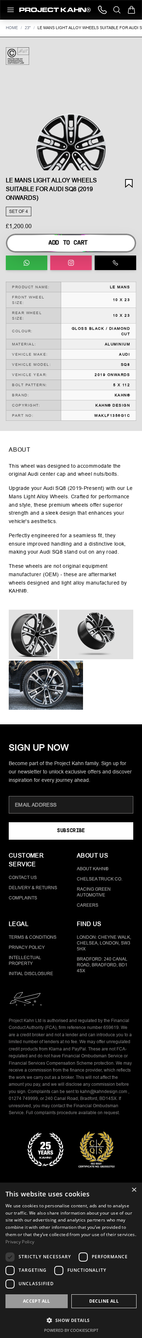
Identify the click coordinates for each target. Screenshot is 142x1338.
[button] (71, 149)
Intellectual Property (25, 960)
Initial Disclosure (31, 973)
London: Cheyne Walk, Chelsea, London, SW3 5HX (104, 943)
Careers (87, 905)
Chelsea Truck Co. (99, 879)
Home (12, 27)
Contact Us (23, 877)
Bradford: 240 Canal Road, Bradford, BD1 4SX (102, 965)
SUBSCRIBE (71, 830)
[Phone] (102, 9)
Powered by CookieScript (71, 1330)
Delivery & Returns (33, 887)
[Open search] (117, 9)
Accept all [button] (36, 1301)
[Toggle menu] (10, 9)
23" (28, 27)
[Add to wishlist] (129, 183)
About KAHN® (93, 868)
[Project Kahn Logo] (55, 9)
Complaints (23, 897)
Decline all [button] (104, 1301)
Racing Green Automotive (94, 892)
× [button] (134, 1190)
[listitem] (33, 634)
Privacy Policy (27, 947)
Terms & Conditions (32, 937)
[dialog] (71, 1260)
